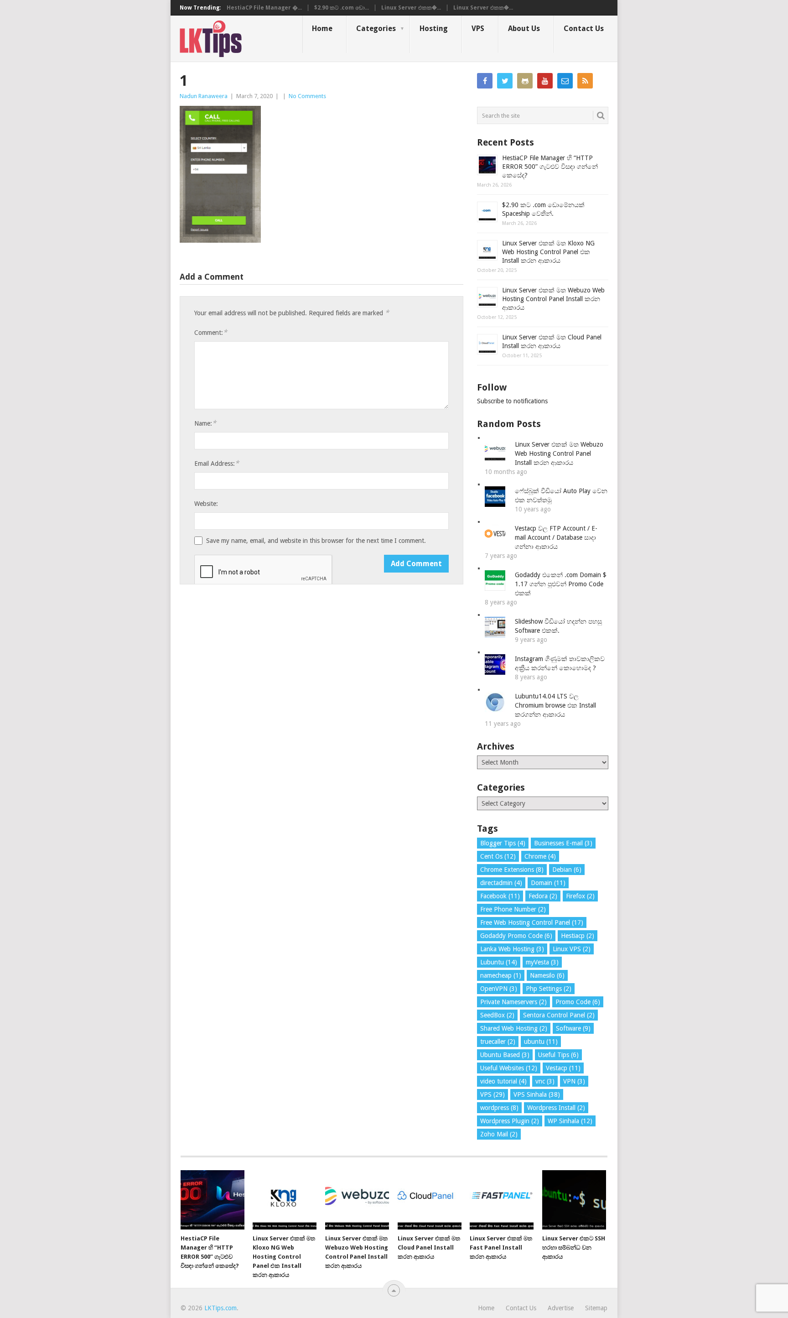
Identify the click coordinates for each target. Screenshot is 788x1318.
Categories (376, 28)
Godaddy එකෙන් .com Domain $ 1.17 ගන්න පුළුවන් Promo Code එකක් (561, 584)
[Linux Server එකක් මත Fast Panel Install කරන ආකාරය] (502, 1199)
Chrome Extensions (512, 869)
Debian (566, 869)
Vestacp (563, 1068)
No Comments (307, 96)
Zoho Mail (499, 1134)
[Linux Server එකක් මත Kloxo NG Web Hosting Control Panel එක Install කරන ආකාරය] (284, 1199)
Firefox (580, 896)
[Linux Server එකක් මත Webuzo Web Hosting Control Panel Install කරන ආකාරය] (357, 1199)
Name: (205, 423)
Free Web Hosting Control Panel (531, 922)
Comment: (210, 332)
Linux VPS (572, 949)
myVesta (542, 962)
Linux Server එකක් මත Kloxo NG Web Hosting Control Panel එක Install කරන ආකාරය (548, 252)
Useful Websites (508, 1068)
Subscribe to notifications (512, 401)
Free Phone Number (513, 909)
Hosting (434, 28)
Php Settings (548, 988)
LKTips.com (220, 1308)
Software (573, 1028)
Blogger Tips (502, 843)
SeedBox (497, 1015)
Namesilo (547, 975)
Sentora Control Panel (559, 1015)
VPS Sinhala (536, 1094)
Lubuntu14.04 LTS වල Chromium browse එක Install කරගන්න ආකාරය (555, 705)
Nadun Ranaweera (204, 96)
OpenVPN (498, 988)
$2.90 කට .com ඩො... (341, 8)
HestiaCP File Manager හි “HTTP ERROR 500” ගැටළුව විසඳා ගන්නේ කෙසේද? (550, 166)
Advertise (561, 1308)
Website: (206, 503)
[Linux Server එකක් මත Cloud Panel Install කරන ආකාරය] (429, 1199)
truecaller (497, 1041)
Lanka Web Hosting (512, 949)
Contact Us (584, 28)
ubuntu (541, 1041)
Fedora (543, 896)
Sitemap (596, 1308)
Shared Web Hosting (513, 1028)
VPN (574, 1081)
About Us (524, 28)
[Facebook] (485, 81)
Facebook (500, 896)
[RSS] (585, 81)
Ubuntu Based (504, 1054)
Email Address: (216, 463)
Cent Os (498, 856)
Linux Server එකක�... (411, 8)
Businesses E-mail (563, 843)
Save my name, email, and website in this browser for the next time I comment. (316, 540)
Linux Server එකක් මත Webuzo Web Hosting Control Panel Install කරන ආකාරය (553, 299)
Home (322, 28)
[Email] (565, 81)
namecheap (500, 975)
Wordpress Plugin (509, 1121)
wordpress (499, 1107)
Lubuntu (498, 962)
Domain (548, 882)
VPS (478, 28)
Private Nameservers (513, 1001)
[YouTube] (545, 81)
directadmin (501, 882)
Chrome (540, 856)
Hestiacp (577, 935)
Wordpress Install (556, 1107)
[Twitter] (505, 81)
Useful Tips (558, 1054)
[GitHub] (525, 81)
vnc (545, 1081)
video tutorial (503, 1081)
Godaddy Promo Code (516, 935)
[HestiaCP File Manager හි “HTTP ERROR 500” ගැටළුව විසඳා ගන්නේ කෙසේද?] (212, 1199)
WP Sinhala (570, 1121)
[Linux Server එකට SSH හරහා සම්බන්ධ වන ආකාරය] (574, 1199)
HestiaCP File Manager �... (264, 8)
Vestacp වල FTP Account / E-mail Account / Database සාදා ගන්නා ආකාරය (556, 537)
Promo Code (577, 1001)
